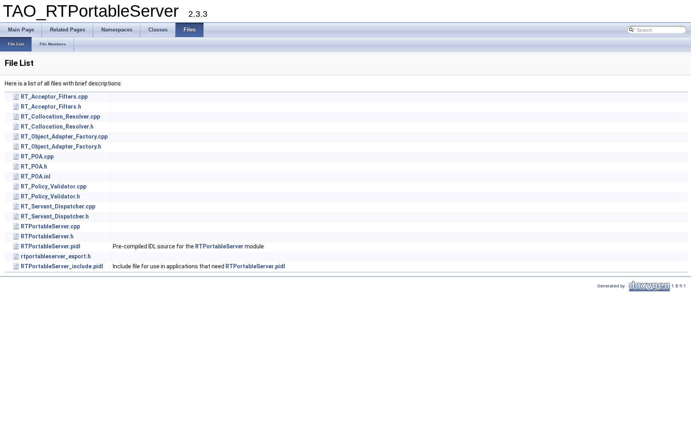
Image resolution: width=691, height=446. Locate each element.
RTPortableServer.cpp (50, 226)
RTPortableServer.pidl (50, 246)
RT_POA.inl (35, 176)
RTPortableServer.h (47, 236)
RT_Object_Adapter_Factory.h (61, 146)
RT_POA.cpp (37, 156)
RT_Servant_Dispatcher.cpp (58, 206)
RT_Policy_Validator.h (50, 196)
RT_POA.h (34, 166)
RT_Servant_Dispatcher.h (55, 216)
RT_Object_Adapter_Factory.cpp (64, 136)
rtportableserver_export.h (56, 256)
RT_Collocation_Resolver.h (57, 126)
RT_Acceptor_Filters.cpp (54, 96)
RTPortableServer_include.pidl (62, 266)
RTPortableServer (219, 246)
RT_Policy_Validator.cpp (53, 186)
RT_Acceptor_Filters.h (51, 106)
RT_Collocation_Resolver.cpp (60, 116)
